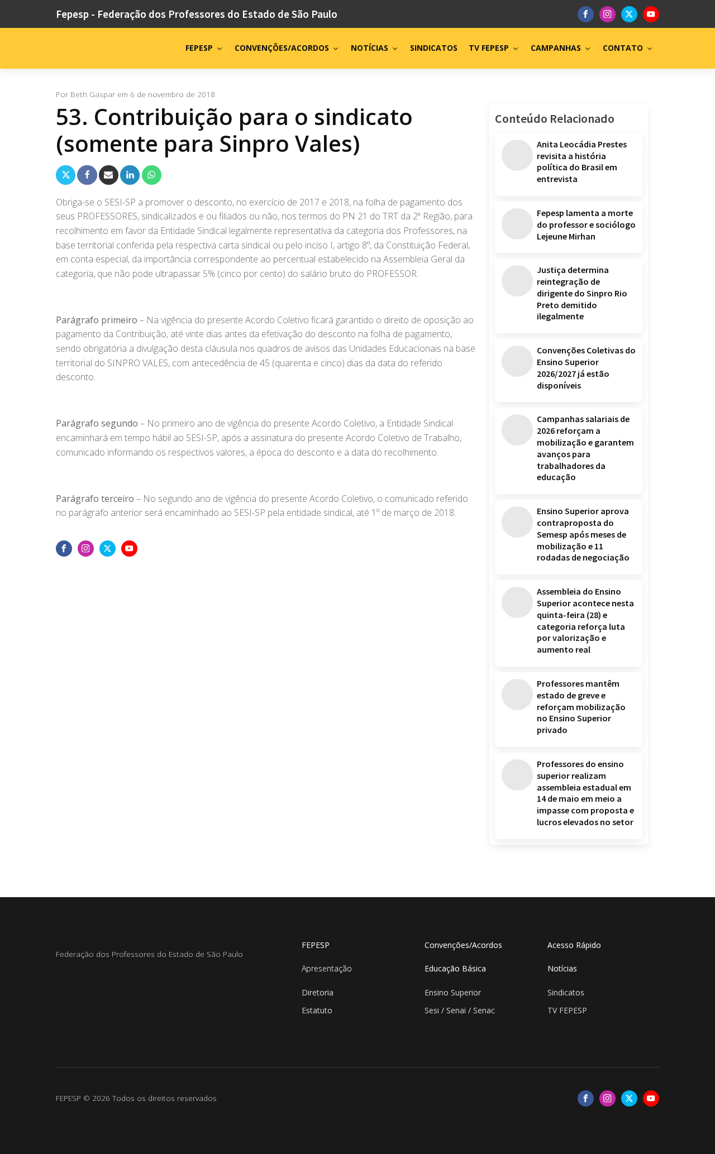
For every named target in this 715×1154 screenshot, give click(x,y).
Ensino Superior (453, 992)
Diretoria (317, 992)
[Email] (108, 175)
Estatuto (317, 1010)
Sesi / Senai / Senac (460, 1010)
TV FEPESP (489, 47)
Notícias (562, 968)
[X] (65, 175)
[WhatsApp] (151, 175)
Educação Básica (455, 968)
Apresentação (327, 968)
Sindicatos (565, 992)
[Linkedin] (130, 175)
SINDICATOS (433, 47)
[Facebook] (87, 175)
